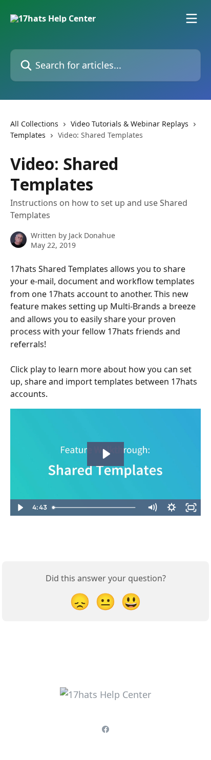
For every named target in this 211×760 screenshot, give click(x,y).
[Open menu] (191, 18)
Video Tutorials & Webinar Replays (129, 124)
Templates (28, 135)
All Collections (34, 124)
